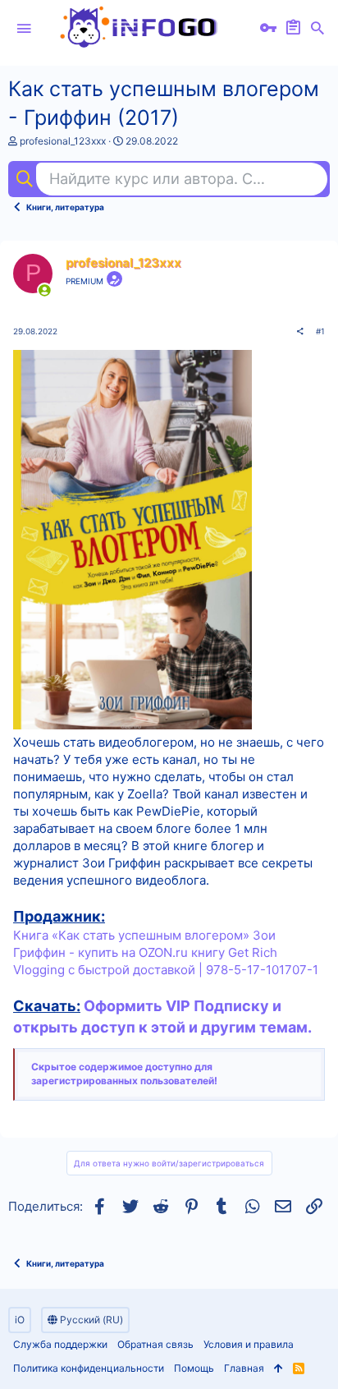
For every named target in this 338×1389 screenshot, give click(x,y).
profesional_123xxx (63, 141)
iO (20, 1319)
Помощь (194, 1368)
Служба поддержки (60, 1344)
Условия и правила (248, 1344)
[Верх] (278, 1369)
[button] (23, 29)
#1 (320, 331)
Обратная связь (155, 1344)
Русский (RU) (90, 1319)
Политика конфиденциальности (88, 1368)
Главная (244, 1368)
